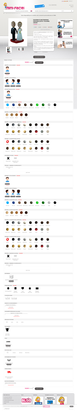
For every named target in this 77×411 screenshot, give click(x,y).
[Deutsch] (67, 1)
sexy (49, 47)
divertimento (45, 47)
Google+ (45, 27)
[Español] (64, 1)
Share (40, 27)
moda (51, 47)
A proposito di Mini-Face (8, 397)
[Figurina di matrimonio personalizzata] (9, 50)
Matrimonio (35, 47)
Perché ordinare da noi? (8, 398)
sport (38, 47)
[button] (21, 11)
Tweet (35, 27)
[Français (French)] (62, 1)
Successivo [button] (31, 31)
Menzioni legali (6, 401)
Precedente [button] (4, 31)
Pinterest (50, 27)
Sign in (72, 6)
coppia (48, 47)
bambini (40, 47)
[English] (63, 1)
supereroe (53, 47)
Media (5, 403)
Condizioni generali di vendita (9, 400)
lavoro (42, 47)
